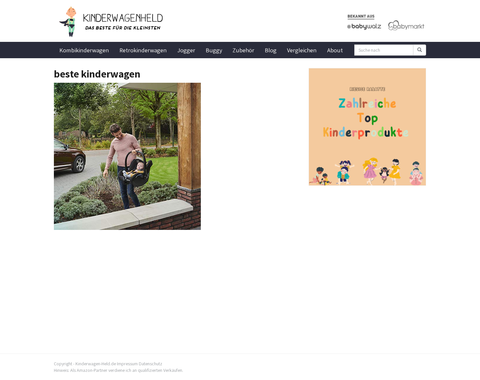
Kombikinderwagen (84, 50)
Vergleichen (302, 50)
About (335, 50)
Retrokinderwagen (143, 50)
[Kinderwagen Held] (112, 22)
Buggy (214, 50)
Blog (271, 50)
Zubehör (243, 50)
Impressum (127, 364)
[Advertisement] (176, 279)
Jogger (186, 50)
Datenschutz (150, 364)
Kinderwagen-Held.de (95, 364)
